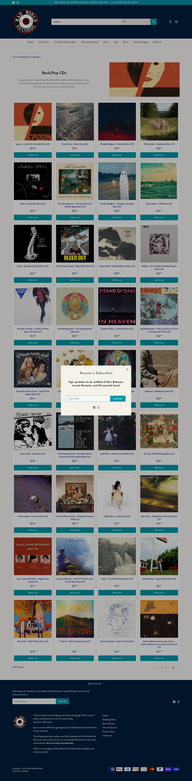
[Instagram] (98, 407)
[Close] (127, 369)
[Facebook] (94, 407)
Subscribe (117, 398)
